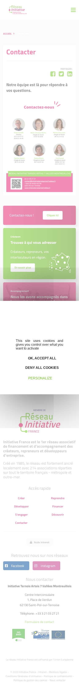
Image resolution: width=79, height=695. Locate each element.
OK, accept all (41, 358)
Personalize (40, 378)
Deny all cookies (41, 368)
